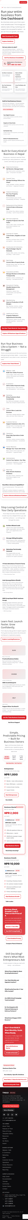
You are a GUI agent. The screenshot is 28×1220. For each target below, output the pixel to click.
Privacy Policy (5, 1216)
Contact (4, 1189)
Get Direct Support (14, 722)
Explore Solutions (7, 41)
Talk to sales (9, 901)
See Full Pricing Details (13, 931)
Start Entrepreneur (11, 795)
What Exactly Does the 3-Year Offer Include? (14, 990)
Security (10, 1217)
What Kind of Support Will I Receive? (13, 1019)
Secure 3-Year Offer (12, 926)
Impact (4, 1143)
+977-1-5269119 (9, 1203)
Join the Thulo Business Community (14, 717)
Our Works (5, 1141)
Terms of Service (15, 1216)
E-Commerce (6, 1152)
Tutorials (5, 1181)
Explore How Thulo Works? (10, 363)
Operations (5, 1162)
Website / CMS (6, 1150)
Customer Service (7, 1160)
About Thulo (6, 1126)
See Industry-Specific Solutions (14, 1074)
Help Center (6, 1176)
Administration (6, 1167)
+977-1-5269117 (9, 1198)
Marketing (5, 1155)
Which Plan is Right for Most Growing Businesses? (13, 972)
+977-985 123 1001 (14, 64)
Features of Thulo (7, 1128)
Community (5, 1184)
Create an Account (12, 1052)
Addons (4, 1138)
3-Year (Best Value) (21, 757)
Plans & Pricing (6, 1131)
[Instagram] (8, 1114)
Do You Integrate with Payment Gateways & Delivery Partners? (11, 1009)
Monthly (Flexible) (6, 757)
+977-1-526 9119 (9, 1118)
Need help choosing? (12, 850)
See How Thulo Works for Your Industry (14, 328)
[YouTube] (16, 1114)
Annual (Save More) (14, 757)
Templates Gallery (7, 1133)
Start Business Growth (12, 896)
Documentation (7, 1179)
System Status (6, 1186)
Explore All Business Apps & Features (14, 333)
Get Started (23, 2)
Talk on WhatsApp (8, 1110)
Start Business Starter (12, 845)
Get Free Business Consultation (14, 57)
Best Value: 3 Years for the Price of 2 (15, 1079)
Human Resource (7, 1165)
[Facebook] (4, 1114)
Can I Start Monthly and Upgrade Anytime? (12, 981)
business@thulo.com (11, 1120)
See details (9, 800)
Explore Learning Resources (11, 639)
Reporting (5, 1169)
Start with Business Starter (12, 1047)
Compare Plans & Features (14, 943)
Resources (5, 1136)
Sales (4, 1157)
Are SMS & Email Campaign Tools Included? (13, 999)
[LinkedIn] (12, 1114)
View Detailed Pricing (14, 938)
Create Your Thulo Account (11, 1106)
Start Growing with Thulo (10, 36)
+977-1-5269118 (9, 1201)
